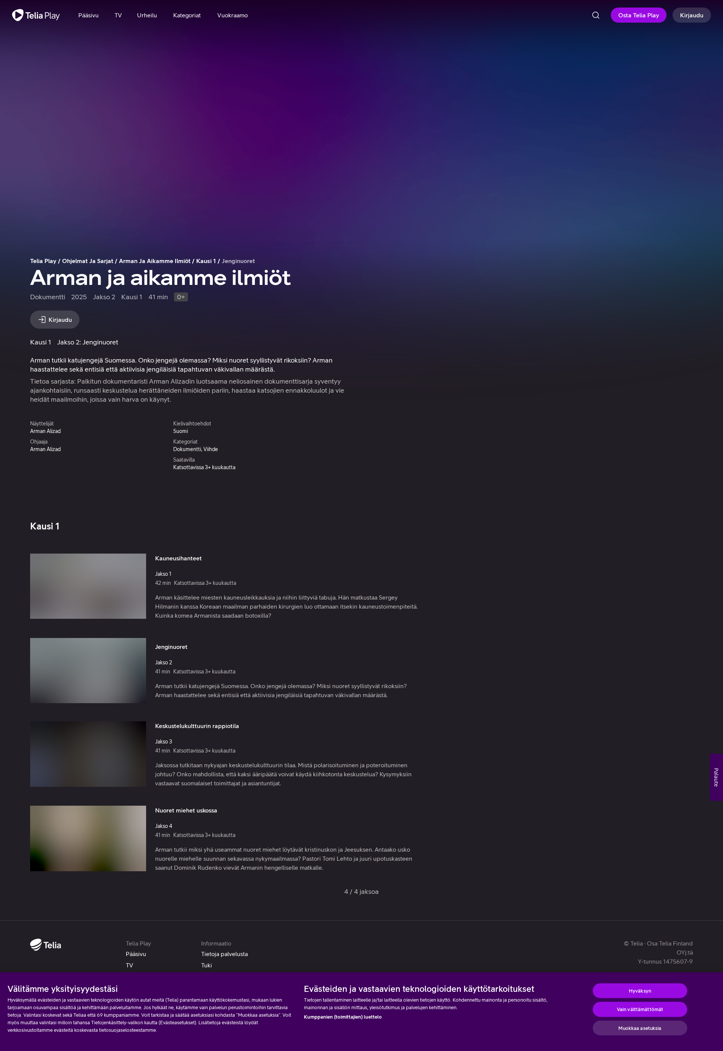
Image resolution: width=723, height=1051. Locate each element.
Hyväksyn (640, 990)
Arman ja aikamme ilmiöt (155, 260)
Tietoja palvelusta (224, 953)
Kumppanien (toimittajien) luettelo (343, 1017)
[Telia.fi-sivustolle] (45, 945)
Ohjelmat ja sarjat (87, 260)
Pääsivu (136, 953)
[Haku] (596, 15)
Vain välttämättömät (640, 1009)
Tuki (206, 965)
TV (129, 965)
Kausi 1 (206, 260)
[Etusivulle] (36, 15)
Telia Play (43, 260)
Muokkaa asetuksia (639, 1028)
